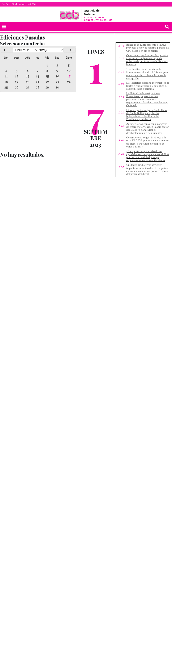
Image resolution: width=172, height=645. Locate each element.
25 (6, 87)
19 (16, 82)
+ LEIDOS (158, 38)
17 (68, 76)
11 (6, 76)
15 (47, 76)
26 (16, 87)
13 (27, 76)
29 (47, 87)
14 (37, 76)
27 (27, 87)
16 (57, 76)
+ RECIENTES (131, 38)
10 (68, 70)
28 (37, 87)
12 (16, 76)
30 (57, 87)
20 (27, 82)
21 (37, 82)
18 (6, 82)
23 (57, 82)
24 (68, 82)
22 (47, 82)
